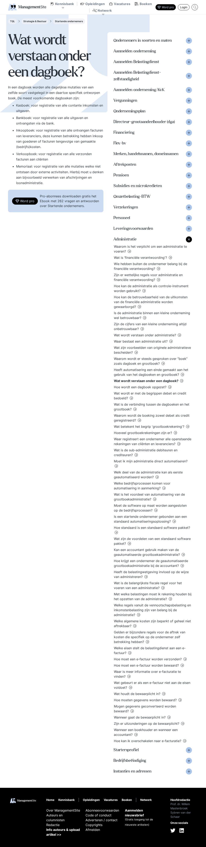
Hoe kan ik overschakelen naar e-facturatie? (148, 741)
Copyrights (93, 825)
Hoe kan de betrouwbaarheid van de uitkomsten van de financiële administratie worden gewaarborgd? (150, 302)
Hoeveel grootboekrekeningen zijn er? (143, 433)
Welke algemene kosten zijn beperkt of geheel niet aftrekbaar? (152, 623)
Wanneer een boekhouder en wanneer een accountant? (146, 732)
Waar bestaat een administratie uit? (141, 341)
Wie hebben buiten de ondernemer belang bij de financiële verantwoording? (150, 266)
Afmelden (92, 830)
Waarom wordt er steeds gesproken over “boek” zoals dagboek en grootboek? (150, 361)
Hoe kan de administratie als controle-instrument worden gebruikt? (151, 288)
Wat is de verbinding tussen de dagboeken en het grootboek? (151, 406)
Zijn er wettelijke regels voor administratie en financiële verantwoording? (148, 277)
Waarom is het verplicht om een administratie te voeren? (150, 248)
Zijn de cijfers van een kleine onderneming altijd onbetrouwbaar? (150, 326)
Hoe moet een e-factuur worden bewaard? (147, 665)
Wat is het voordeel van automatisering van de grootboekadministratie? (149, 496)
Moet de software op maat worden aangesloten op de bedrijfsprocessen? (150, 507)
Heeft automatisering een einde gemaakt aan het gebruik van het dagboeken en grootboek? (151, 372)
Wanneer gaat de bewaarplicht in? (140, 717)
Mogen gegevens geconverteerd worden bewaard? (145, 708)
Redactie (53, 825)
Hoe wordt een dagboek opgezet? (140, 387)
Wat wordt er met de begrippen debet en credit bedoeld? (150, 395)
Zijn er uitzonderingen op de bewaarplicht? (147, 724)
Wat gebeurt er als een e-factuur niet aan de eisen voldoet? (152, 685)
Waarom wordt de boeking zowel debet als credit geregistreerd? (152, 417)
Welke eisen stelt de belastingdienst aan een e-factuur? (149, 650)
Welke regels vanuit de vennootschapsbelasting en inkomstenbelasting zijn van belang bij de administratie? (152, 610)
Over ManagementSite (63, 810)
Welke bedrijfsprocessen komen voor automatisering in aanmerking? (142, 485)
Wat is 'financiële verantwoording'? (141, 258)
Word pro (168, 7)
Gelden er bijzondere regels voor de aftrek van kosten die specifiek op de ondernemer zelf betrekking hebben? (149, 637)
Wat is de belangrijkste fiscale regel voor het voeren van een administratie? (148, 585)
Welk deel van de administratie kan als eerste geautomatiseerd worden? (148, 474)
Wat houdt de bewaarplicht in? (137, 694)
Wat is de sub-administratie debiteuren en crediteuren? (145, 452)
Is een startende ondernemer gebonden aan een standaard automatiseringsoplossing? (150, 519)
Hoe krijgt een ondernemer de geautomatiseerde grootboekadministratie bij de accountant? (151, 563)
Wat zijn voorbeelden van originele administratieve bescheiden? (152, 350)
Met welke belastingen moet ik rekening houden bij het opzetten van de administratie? (153, 596)
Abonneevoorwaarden (102, 810)
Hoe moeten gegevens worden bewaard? (146, 700)
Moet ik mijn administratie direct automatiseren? (150, 461)
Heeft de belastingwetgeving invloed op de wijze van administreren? (151, 574)
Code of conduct (98, 815)
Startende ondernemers (69, 21)
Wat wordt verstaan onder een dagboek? (146, 381)
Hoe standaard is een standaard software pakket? (152, 528)
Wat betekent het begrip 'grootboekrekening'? (149, 427)
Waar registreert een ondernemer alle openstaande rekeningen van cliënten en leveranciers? (152, 441)
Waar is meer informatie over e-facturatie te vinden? (147, 674)
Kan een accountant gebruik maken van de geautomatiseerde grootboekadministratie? (147, 552)
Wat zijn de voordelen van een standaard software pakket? (152, 541)
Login (183, 7)
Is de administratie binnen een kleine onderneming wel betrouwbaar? (152, 315)
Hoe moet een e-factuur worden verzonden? (148, 659)
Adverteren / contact (101, 820)
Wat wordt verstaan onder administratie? (145, 335)
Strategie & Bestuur (34, 21)
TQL (12, 21)
